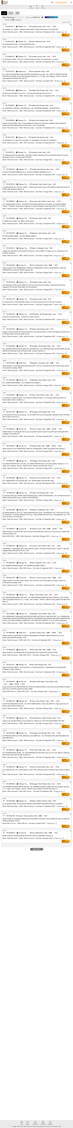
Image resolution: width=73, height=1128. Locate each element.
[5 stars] (23, 17)
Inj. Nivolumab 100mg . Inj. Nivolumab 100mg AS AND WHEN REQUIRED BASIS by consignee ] (32, 803)
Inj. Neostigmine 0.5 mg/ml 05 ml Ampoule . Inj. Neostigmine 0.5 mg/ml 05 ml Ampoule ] (29, 140)
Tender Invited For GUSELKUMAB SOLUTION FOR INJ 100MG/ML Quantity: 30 (27, 835)
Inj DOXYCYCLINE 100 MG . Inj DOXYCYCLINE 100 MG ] (20, 317)
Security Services (23, 265)
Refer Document (12, 32)
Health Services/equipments (23, 363)
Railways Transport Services (22, 26)
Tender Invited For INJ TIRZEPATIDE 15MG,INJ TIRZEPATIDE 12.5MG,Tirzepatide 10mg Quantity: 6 (33, 448)
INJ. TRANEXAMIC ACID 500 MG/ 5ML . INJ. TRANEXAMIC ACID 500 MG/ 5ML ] (28, 480)
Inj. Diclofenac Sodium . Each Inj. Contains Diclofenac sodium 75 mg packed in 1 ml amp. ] (30, 59)
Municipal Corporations (23, 649)
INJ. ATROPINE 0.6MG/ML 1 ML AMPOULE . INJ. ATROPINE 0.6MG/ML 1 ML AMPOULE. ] (31, 108)
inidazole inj (36, 17)
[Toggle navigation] (70, 2)
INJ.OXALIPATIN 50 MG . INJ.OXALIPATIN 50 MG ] (18, 44)
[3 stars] (19, 17)
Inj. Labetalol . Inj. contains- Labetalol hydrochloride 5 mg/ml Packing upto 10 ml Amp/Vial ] (30, 29)
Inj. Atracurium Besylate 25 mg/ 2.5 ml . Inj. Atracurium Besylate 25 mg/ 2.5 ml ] (27, 93)
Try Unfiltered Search (51, 17)
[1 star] (15, 17)
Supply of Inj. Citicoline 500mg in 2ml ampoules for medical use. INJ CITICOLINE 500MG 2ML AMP (33, 721)
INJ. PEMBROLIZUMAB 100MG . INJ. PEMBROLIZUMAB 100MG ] (23, 565)
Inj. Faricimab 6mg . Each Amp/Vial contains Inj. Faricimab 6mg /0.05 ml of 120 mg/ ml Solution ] (32, 302)
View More (36, 849)
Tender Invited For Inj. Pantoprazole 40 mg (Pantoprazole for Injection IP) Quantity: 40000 (30, 652)
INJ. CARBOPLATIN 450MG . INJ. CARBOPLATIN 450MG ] (21, 383)
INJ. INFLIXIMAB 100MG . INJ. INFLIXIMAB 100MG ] (19, 236)
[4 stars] (21, 17)
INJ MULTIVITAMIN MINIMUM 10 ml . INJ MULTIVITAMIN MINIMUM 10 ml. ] (26, 172)
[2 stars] (17, 17)
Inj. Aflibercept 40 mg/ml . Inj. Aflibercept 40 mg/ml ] (18, 221)
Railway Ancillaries (22, 71)
